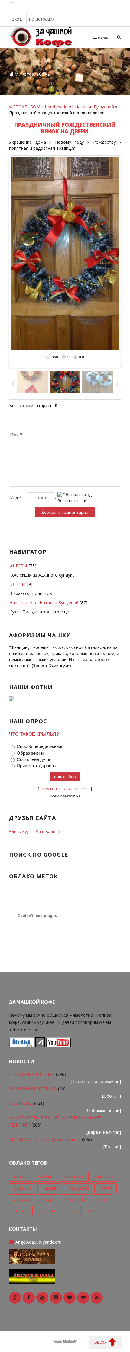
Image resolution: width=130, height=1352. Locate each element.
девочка (22, 1199)
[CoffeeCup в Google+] (15, 1298)
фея (91, 1210)
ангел (106, 1188)
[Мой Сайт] (32, 1256)
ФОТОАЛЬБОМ (24, 107)
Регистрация (42, 19)
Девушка (22, 1188)
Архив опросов (76, 789)
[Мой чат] (32, 1276)
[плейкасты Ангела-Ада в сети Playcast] (83, 1298)
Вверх (101, 1342)
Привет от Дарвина (36, 765)
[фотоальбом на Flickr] (56, 1298)
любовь (45, 1177)
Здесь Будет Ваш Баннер (34, 831)
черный (49, 1188)
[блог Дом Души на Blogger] (69, 1298)
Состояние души (34, 759)
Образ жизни (30, 753)
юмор (47, 1199)
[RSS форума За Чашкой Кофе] (97, 1298)
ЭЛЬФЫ (17, 584)
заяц (72, 1210)
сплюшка (48, 1210)
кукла (101, 1199)
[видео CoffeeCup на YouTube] (42, 1298)
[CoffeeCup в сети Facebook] (29, 1298)
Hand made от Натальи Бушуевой (79, 107)
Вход (16, 19)
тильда (21, 1210)
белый (20, 1177)
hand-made (74, 1199)
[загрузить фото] (21, 1045)
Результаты (50, 789)
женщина (104, 1177)
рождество (79, 1188)
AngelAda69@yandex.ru (38, 1242)
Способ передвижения (40, 746)
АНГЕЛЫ (18, 566)
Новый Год (74, 1177)
